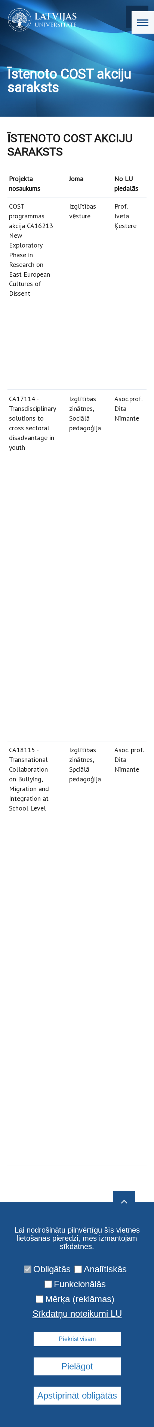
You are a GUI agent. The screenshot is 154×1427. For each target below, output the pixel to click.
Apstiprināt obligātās (77, 1395)
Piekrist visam (77, 1339)
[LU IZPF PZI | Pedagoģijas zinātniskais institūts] (40, 19)
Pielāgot (77, 1366)
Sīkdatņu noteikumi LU (77, 1313)
